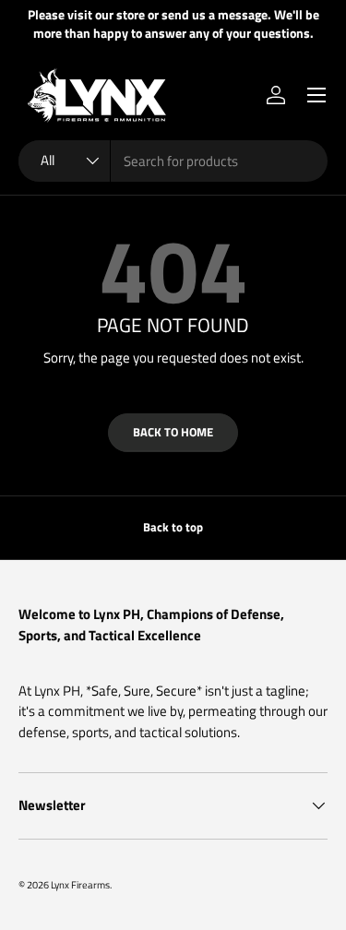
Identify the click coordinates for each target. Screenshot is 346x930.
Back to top (173, 527)
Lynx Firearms (80, 884)
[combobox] (173, 161)
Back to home (173, 432)
